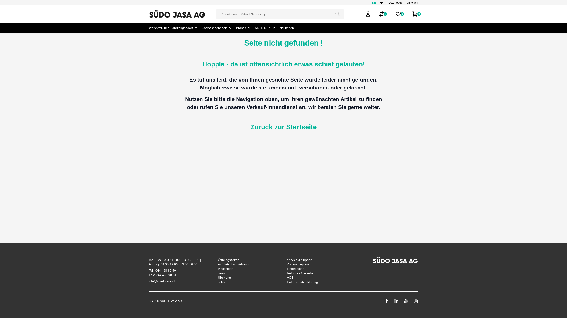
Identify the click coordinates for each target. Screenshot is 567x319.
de (374, 2)
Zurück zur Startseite (283, 127)
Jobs (221, 282)
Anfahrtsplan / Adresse (234, 264)
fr (381, 2)
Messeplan (225, 268)
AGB (290, 277)
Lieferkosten (295, 268)
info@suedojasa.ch (162, 281)
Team (222, 273)
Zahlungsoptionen (299, 264)
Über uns (224, 277)
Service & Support (299, 260)
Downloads (395, 2)
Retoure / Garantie (300, 273)
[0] (381, 14)
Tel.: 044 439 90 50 (162, 270)
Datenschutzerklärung (302, 282)
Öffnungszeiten (228, 260)
